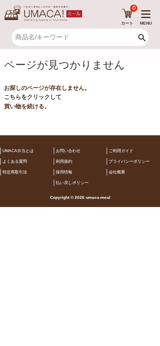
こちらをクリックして (33, 96)
